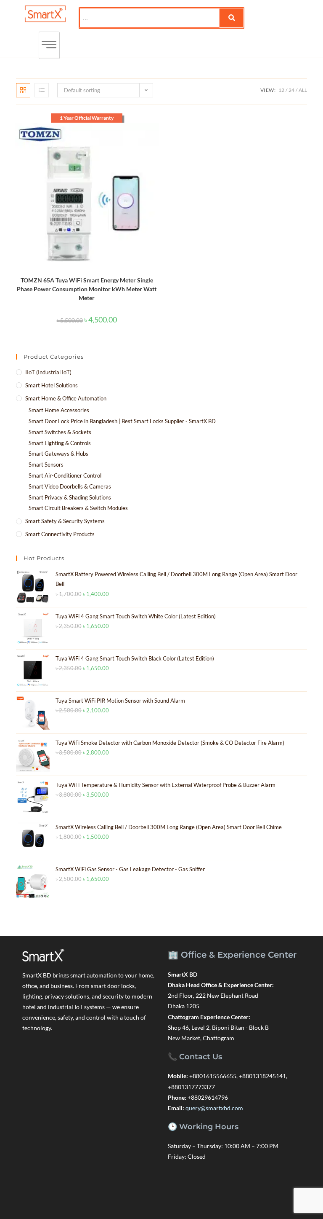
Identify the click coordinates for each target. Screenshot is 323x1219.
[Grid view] (23, 90)
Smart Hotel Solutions (51, 385)
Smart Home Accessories (59, 410)
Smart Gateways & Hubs (58, 453)
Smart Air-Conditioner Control (65, 475)
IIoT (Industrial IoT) (48, 372)
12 (281, 90)
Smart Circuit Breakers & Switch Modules (78, 508)
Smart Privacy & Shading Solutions (70, 497)
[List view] (41, 90)
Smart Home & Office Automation (65, 398)
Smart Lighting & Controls (60, 443)
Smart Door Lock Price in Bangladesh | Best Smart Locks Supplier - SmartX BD (122, 421)
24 (291, 90)
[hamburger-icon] (49, 45)
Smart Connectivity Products (60, 534)
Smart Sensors (46, 464)
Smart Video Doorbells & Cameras (70, 486)
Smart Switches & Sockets (60, 432)
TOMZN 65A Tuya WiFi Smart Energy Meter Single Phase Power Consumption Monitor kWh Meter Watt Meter (86, 289)
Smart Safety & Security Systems (65, 521)
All (303, 90)
